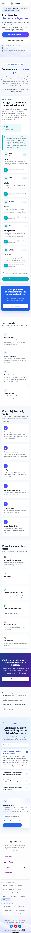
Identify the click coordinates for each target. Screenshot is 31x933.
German (5, 892)
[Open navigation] (3, 3)
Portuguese (20, 885)
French (19, 889)
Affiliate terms (20, 922)
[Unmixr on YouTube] (15, 926)
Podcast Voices (22, 695)
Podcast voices (7, 906)
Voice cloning (7, 704)
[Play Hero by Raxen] (6, 170)
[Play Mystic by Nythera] (6, 218)
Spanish (5, 885)
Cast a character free (14, 279)
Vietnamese (14, 896)
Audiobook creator (20, 704)
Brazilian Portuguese (8, 889)
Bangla (23, 896)
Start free (15, 679)
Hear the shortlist (15, 40)
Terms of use (10, 922)
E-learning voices (7, 910)
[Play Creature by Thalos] (6, 265)
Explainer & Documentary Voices (13, 700)
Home (3, 8)
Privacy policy (22, 920)
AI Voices (8, 8)
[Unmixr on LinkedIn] (19, 926)
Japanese (5, 896)
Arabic (12, 892)
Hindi (11, 885)
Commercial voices (8, 914)
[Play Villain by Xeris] (6, 194)
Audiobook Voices (8, 695)
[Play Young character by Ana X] (6, 241)
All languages (6, 900)
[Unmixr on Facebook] (11, 926)
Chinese (19, 892)
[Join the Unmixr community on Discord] (15, 932)
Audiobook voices (19, 906)
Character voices (21, 914)
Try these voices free (16, 35)
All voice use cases (8, 709)
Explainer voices (20, 910)
